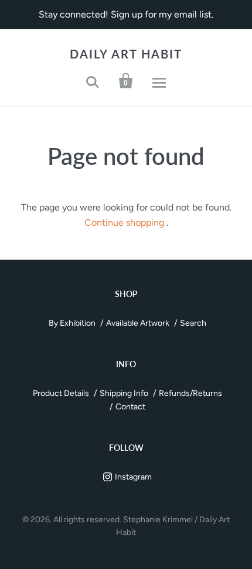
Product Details (61, 393)
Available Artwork (137, 323)
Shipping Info (124, 393)
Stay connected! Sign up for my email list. (126, 14)
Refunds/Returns (190, 393)
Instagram (133, 477)
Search (193, 323)
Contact (130, 407)
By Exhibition (72, 323)
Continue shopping (124, 222)
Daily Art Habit (126, 54)
